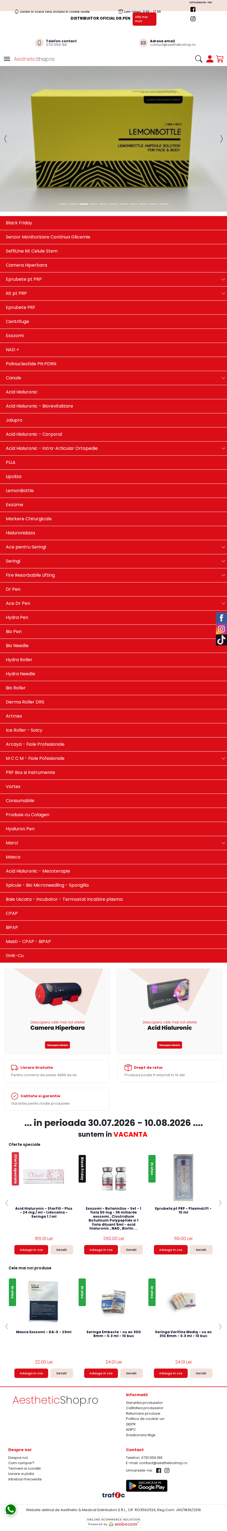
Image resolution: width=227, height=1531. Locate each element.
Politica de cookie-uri (145, 1357)
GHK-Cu (15, 894)
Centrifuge (17, 260)
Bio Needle (17, 584)
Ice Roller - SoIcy (24, 669)
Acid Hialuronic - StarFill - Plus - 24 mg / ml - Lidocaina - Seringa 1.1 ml (43, 1152)
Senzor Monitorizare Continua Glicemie (48, 175)
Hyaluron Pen (20, 767)
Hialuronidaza (20, 471)
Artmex (14, 655)
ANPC (131, 1368)
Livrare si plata (21, 1412)
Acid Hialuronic (22, 330)
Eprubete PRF (20, 246)
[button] (5, 108)
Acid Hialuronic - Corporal (34, 373)
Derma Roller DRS (25, 640)
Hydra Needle (20, 612)
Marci (12, 781)
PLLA (11, 401)
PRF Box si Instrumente (30, 711)
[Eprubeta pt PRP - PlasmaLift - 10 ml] (183, 1116)
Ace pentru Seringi (26, 485)
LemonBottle (20, 429)
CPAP (12, 852)
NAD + (12, 288)
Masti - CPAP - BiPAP (28, 880)
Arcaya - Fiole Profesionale (35, 683)
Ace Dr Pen (18, 542)
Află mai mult (141, 19)
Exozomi (15, 274)
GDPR (131, 1362)
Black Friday (19, 161)
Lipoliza (13, 415)
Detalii (61, 1188)
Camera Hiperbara (26, 204)
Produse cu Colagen (27, 753)
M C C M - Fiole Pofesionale (35, 697)
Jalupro (14, 359)
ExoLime (14, 443)
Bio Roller (16, 626)
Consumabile (20, 739)
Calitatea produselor (145, 1346)
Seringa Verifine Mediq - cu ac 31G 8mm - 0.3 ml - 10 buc (183, 1273)
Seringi (13, 500)
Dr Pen (13, 528)
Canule (13, 316)
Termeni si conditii (24, 1407)
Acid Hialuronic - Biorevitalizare (39, 345)
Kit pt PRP (16, 232)
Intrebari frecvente (25, 1418)
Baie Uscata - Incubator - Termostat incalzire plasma (64, 838)
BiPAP (12, 866)
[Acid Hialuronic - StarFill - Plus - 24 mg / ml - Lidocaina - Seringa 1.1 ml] (43, 1116)
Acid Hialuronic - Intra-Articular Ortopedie (52, 387)
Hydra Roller (19, 598)
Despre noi (18, 1396)
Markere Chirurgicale (29, 457)
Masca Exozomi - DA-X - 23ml (43, 1271)
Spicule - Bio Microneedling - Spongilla (47, 824)
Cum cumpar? (21, 1401)
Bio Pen (14, 570)
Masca (13, 795)
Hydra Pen (17, 556)
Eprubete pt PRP (24, 218)
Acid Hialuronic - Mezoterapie (38, 810)
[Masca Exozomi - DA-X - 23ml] (43, 1240)
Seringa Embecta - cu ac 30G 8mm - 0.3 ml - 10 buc (113, 1273)
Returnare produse (143, 1352)
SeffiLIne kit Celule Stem (32, 190)
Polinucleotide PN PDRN (31, 302)
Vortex (13, 725)
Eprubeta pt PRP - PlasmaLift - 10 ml (183, 1150)
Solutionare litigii (140, 1373)
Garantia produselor (144, 1341)
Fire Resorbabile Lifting (30, 514)
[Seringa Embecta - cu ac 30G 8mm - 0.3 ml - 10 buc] (113, 1240)
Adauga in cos (31, 1188)
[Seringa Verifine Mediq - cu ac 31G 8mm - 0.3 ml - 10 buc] (183, 1240)
